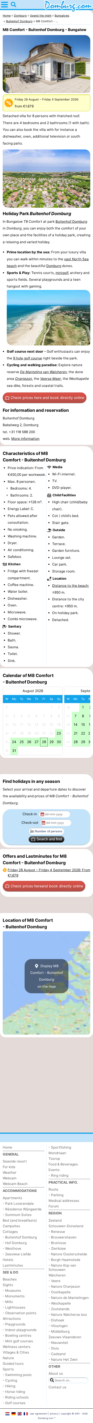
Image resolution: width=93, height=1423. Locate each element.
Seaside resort (15, 1161)
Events (54, 1170)
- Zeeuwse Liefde (17, 1254)
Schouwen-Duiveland (66, 1226)
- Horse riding (14, 1392)
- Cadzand (57, 1354)
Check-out (30, 822)
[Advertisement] (46, 766)
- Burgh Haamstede (64, 1260)
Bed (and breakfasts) (20, 1220)
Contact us (57, 1387)
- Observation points (19, 1313)
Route (53, 1189)
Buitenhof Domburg (71, 221)
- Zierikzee (57, 1248)
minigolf (62, 273)
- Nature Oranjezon (64, 1286)
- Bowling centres (17, 1335)
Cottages (10, 1231)
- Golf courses (14, 1403)
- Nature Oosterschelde (68, 1254)
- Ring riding (58, 1175)
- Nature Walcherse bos (68, 1314)
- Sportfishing (60, 1147)
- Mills (8, 1302)
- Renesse (57, 1231)
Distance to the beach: (70, 585)
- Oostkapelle (60, 1292)
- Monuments (14, 1296)
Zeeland (55, 1220)
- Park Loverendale (18, 1203)
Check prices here (47, 397)
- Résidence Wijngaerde (22, 1209)
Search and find (49, 839)
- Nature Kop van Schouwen (62, 1267)
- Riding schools (16, 1397)
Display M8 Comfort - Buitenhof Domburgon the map (46, 976)
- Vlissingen (58, 1326)
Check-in (30, 814)
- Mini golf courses (18, 1341)
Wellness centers (16, 1347)
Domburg (53, 266)
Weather (9, 1172)
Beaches (10, 1279)
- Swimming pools (17, 1375)
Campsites (11, 1226)
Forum (54, 1206)
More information (25, 438)
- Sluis (54, 1348)
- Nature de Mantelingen (69, 1298)
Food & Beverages (63, 1164)
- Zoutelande (59, 1309)
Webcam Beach (15, 1184)
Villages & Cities (16, 1352)
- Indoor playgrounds (20, 1330)
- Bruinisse (57, 1243)
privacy (54, 1413)
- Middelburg (59, 1331)
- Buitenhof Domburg (20, 1237)
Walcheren (57, 1275)
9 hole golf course (27, 358)
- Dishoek (56, 1320)
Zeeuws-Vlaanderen (65, 1337)
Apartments (12, 1198)
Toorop (54, 1158)
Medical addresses (64, 1200)
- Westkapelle (60, 1303)
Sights (8, 1285)
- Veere (54, 1281)
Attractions (12, 1318)
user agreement (38, 1413)
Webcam (9, 1178)
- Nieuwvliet (58, 1343)
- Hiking (9, 1386)
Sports (8, 1369)
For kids (9, 1167)
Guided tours (13, 1363)
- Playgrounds (14, 1324)
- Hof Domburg (15, 1243)
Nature (8, 1358)
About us (56, 1373)
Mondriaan (57, 1153)
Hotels (8, 1260)
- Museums (12, 1290)
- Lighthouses (14, 1307)
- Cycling (10, 1380)
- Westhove (12, 1248)
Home (7, 1147)
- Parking (56, 1195)
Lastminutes (13, 1265)
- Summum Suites (17, 1215)
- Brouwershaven (63, 1237)
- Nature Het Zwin (63, 1359)
